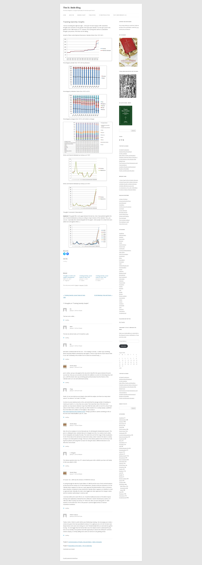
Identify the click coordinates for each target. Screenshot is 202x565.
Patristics (121, 281)
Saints (76, 285)
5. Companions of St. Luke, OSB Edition (128, 188)
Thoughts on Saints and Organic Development (69, 276)
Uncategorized (122, 313)
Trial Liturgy (122, 311)
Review (121, 294)
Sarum (120, 301)
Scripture (121, 303)
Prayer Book (122, 282)
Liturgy (120, 269)
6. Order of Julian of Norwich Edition (127, 189)
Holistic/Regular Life (124, 265)
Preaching (121, 284)
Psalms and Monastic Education (126, 170)
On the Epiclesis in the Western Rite (127, 159)
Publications (92, 15)
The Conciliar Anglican (124, 220)
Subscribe (123, 346)
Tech (120, 307)
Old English (121, 279)
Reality (120, 292)
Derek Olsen (73, 365)
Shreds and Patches (124, 216)
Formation (121, 262)
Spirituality (121, 305)
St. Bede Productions (104, 15)
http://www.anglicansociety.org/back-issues (74, 411)
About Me (71, 15)
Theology (121, 309)
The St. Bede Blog (72, 7)
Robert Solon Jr (74, 514)
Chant (120, 243)
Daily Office (122, 252)
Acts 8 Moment (122, 203)
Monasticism (122, 275)
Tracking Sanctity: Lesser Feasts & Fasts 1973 (85, 276)
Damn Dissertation (123, 254)
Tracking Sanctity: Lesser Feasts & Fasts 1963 (102, 276)
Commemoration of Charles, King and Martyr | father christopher (85, 542)
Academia (121, 233)
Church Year (122, 246)
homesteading (122, 267)
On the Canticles (123, 153)
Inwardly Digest (81, 15)
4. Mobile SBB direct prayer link (126, 186)
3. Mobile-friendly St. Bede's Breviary (128, 184)
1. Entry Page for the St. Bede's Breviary (128, 180)
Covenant (121, 208)
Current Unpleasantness (125, 250)
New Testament (123, 277)
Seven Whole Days (123, 214)
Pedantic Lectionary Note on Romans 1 (128, 157)
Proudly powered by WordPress (70, 558)
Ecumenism (122, 256)
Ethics (120, 258)
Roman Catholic (123, 296)
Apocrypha (121, 239)
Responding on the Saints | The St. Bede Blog (80, 545)
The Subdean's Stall (124, 222)
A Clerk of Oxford (123, 199)
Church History (122, 245)
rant (120, 290)
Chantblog (121, 205)
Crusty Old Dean (123, 210)
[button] (127, 86)
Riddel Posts (122, 161)
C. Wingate (73, 453)
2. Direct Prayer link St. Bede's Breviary (128, 182)
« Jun (120, 368)
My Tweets (122, 322)
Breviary (121, 241)
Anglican (121, 237)
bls (70, 309)
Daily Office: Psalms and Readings (127, 155)
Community (122, 248)
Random (121, 288)
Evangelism (122, 260)
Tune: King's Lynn (123, 224)
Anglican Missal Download (125, 151)
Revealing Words (123, 212)
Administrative (122, 235)
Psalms (121, 286)
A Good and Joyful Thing (125, 201)
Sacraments (122, 298)
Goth (120, 263)
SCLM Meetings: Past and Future (103, 295)
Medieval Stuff (122, 273)
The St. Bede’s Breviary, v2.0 (119, 15)
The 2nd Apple (122, 218)
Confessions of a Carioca (125, 207)
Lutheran (121, 271)
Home (64, 15)
